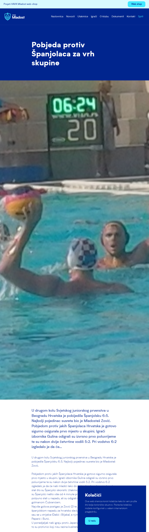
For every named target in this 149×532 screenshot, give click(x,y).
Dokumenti (118, 16)
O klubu (104, 16)
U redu (92, 521)
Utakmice (83, 16)
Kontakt (131, 16)
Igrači (94, 16)
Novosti (70, 16)
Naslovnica (57, 16)
